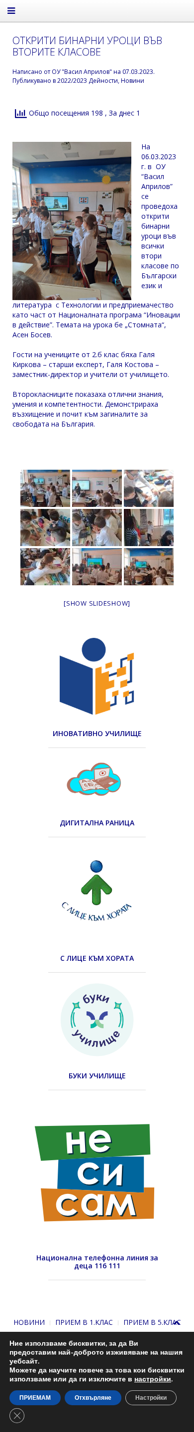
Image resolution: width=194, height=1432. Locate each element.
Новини (132, 80)
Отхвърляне (93, 1398)
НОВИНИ (29, 1322)
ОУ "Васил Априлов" (82, 71)
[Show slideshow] (97, 603)
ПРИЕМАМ (35, 1398)
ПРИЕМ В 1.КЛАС (84, 1322)
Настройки (151, 1398)
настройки (152, 1379)
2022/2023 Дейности (87, 80)
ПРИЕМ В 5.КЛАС (152, 1322)
